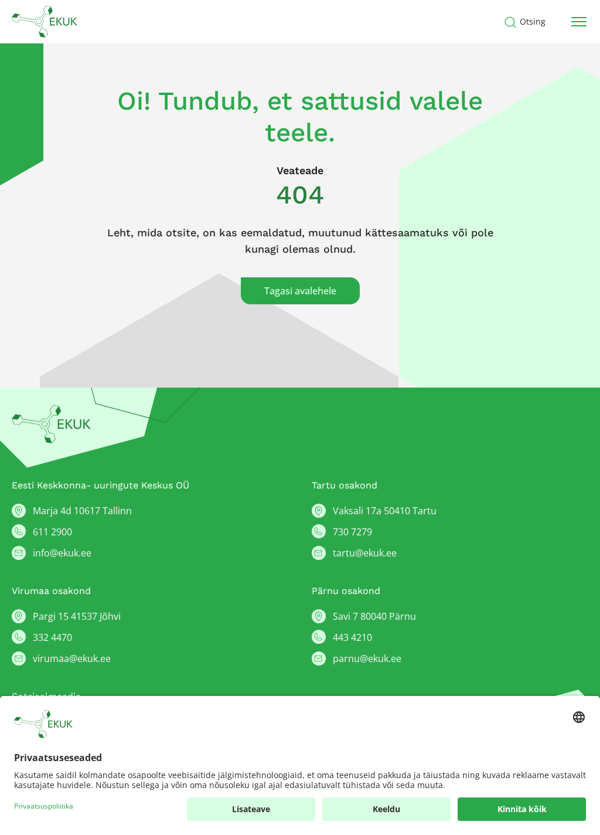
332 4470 (52, 637)
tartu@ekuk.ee (365, 553)
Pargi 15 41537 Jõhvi (77, 616)
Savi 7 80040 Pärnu (374, 616)
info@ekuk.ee (62, 553)
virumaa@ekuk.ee (72, 658)
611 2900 (52, 531)
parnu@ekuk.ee (367, 658)
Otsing (533, 21)
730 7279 (352, 531)
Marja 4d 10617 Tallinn (82, 510)
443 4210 (352, 637)
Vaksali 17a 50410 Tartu (385, 510)
